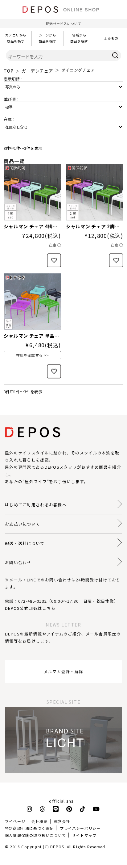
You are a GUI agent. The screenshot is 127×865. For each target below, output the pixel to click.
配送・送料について (25, 543)
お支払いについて (22, 524)
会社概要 (39, 821)
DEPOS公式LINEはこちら (30, 608)
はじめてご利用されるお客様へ (36, 505)
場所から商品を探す (79, 38)
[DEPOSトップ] (63, 14)
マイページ (15, 821)
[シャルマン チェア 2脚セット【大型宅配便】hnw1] (94, 192)
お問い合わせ (18, 562)
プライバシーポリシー (80, 828)
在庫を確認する (29, 355)
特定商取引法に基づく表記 (29, 828)
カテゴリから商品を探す (16, 38)
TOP (8, 71)
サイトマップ (84, 835)
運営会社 (62, 821)
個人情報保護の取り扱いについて (35, 835)
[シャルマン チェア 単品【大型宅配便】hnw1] (32, 301)
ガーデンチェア (37, 71)
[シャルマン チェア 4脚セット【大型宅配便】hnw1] (32, 192)
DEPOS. (57, 846)
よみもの (111, 38)
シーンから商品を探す (47, 38)
